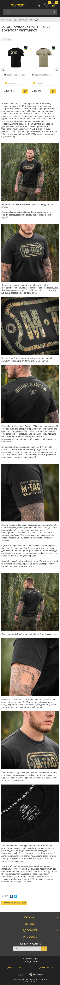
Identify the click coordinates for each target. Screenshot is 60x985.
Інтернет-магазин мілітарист (34, 980)
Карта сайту (30, 982)
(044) (14, 967)
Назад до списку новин (15, 902)
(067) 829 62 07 (39, 5)
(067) (46, 967)
